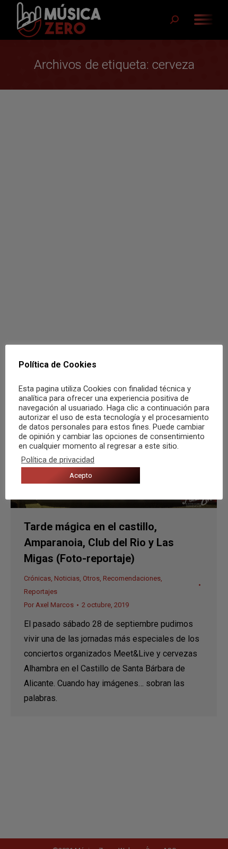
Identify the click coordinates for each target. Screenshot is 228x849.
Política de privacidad (57, 460)
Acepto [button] (80, 475)
